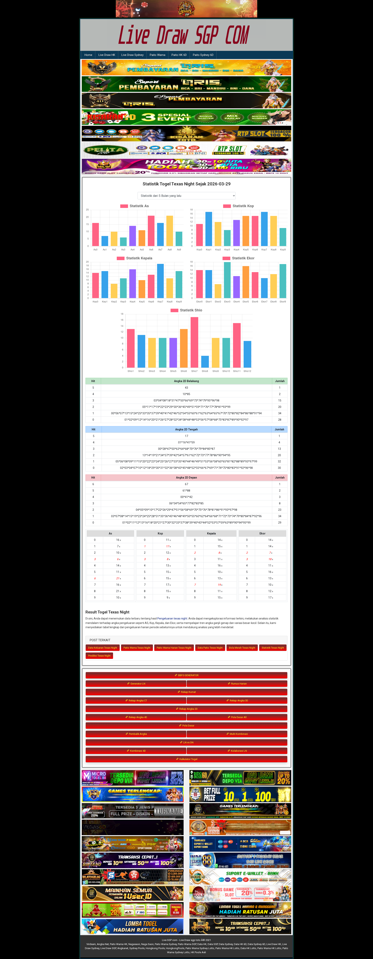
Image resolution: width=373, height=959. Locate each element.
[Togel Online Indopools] (240, 893)
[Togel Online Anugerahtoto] (240, 844)
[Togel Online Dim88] (186, 84)
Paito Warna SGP (187, 944)
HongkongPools (175, 948)
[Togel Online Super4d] (186, 100)
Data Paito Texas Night (210, 647)
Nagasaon (134, 944)
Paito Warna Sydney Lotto (200, 948)
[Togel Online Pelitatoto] (186, 150)
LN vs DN (188, 742)
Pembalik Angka (137, 733)
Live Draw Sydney (132, 55)
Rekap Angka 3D (238, 700)
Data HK (202, 944)
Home (88, 55)
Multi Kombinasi (238, 733)
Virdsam (91, 944)
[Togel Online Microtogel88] (133, 778)
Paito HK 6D (179, 55)
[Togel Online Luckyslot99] (240, 794)
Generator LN (137, 683)
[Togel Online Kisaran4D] (186, 117)
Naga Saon (147, 944)
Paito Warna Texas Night (137, 647)
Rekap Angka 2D (188, 708)
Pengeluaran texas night (172, 618)
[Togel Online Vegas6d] (133, 827)
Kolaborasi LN (238, 750)
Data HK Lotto (248, 948)
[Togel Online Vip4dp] (240, 811)
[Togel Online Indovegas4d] (240, 926)
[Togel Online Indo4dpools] (133, 926)
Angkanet (122, 948)
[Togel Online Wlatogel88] (133, 877)
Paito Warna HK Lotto (227, 948)
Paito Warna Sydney (166, 944)
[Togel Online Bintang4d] (133, 860)
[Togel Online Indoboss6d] (240, 778)
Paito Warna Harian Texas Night (174, 647)
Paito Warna (157, 55)
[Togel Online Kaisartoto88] (133, 910)
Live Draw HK (106, 55)
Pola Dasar (188, 725)
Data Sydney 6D (256, 944)
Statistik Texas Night (273, 647)
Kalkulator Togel (188, 759)
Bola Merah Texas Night (242, 647)
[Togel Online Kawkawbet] (133, 811)
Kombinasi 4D (138, 750)
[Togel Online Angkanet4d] (240, 877)
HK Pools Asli (198, 952)
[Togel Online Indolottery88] (240, 860)
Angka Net (103, 944)
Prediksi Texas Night (99, 655)
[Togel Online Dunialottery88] (240, 827)
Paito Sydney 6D (203, 55)
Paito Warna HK (118, 944)
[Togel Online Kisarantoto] (186, 133)
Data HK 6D (240, 944)
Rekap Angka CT (137, 700)
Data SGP (213, 944)
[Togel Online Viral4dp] (186, 166)
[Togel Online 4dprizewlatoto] (133, 893)
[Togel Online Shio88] (240, 910)
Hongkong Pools (155, 948)
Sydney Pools (137, 948)
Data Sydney (226, 944)
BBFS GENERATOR (188, 675)
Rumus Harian (239, 683)
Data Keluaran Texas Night (102, 647)
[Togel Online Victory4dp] (133, 794)
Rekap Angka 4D (137, 717)
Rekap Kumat (188, 692)
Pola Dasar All (239, 717)
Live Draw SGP (108, 948)
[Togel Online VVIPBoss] (186, 67)
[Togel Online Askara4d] (133, 844)
